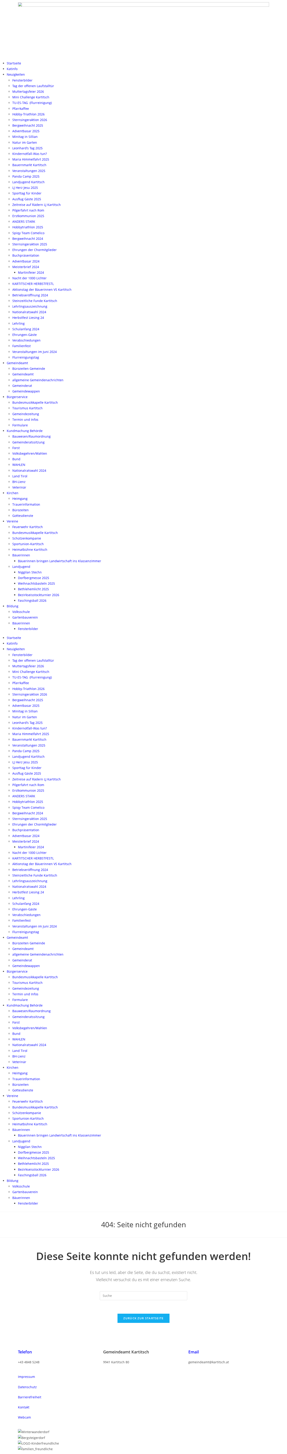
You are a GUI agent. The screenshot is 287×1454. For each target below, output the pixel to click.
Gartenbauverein (25, 617)
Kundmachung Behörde (25, 431)
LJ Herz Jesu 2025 (25, 187)
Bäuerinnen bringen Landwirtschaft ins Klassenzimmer (59, 561)
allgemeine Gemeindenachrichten (37, 380)
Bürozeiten (20, 510)
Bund (16, 459)
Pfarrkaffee (20, 108)
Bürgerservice (17, 397)
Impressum (26, 1377)
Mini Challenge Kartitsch (30, 97)
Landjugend (21, 566)
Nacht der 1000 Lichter (29, 278)
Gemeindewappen (26, 391)
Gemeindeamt (17, 363)
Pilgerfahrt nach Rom (28, 210)
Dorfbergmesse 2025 (33, 578)
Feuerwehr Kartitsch (27, 527)
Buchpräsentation (25, 255)
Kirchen (12, 493)
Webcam (24, 1417)
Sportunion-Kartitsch (28, 544)
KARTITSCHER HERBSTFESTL (33, 284)
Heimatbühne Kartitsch (29, 549)
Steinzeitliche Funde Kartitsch (34, 301)
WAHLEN (18, 465)
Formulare (20, 425)
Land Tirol (19, 476)
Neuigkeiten (16, 74)
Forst (16, 448)
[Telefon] (23, 1342)
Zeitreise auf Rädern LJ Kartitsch (36, 205)
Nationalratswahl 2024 (29, 312)
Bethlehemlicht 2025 (33, 589)
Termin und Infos (25, 419)
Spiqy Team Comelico (28, 233)
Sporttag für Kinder (26, 193)
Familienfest (21, 346)
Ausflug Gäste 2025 (26, 199)
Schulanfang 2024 (25, 329)
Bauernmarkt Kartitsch (29, 165)
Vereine (12, 521)
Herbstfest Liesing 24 (28, 317)
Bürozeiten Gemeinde (28, 368)
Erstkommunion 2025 (28, 216)
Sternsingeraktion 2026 (29, 120)
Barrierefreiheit (29, 1397)
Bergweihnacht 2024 (27, 238)
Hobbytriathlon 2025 (27, 227)
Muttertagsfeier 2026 (28, 91)
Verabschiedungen (26, 340)
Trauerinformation (26, 504)
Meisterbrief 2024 (25, 267)
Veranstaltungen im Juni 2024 (34, 352)
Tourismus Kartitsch (27, 408)
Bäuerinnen (21, 555)
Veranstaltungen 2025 (28, 171)
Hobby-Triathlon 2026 (28, 114)
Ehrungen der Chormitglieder (34, 250)
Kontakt (23, 1407)
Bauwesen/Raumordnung (31, 436)
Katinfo (12, 69)
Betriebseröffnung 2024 (30, 295)
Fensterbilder (22, 80)
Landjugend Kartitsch (28, 182)
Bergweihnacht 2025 (27, 125)
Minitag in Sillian (25, 136)
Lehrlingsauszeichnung (29, 306)
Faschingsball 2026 (32, 600)
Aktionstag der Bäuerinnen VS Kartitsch (42, 289)
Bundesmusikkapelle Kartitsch (35, 402)
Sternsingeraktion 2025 (29, 244)
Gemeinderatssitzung (28, 442)
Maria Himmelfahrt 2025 (30, 159)
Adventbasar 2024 (25, 261)
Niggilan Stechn (30, 572)
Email (193, 1352)
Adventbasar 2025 (25, 131)
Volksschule (21, 612)
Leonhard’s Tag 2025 (27, 148)
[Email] (194, 1342)
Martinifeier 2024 (31, 272)
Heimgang (20, 498)
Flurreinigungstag (25, 357)
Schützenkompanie (26, 538)
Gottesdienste (22, 515)
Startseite (14, 63)
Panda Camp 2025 (25, 176)
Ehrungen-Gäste (24, 335)
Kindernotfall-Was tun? (29, 154)
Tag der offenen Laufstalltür (33, 86)
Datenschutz (27, 1387)
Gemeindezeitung (25, 414)
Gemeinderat (22, 385)
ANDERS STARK (23, 221)
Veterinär (19, 487)
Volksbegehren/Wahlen (29, 453)
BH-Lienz (19, 482)
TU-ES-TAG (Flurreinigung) (32, 103)
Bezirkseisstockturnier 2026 (38, 595)
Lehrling (18, 323)
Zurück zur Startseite (143, 1318)
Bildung (12, 606)
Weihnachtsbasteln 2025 (36, 583)
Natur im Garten (24, 142)
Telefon (25, 1352)
